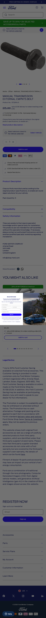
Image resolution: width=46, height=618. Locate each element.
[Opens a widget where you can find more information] (8, 614)
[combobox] (11, 309)
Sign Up (11, 314)
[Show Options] (20, 309)
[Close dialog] (45, 293)
